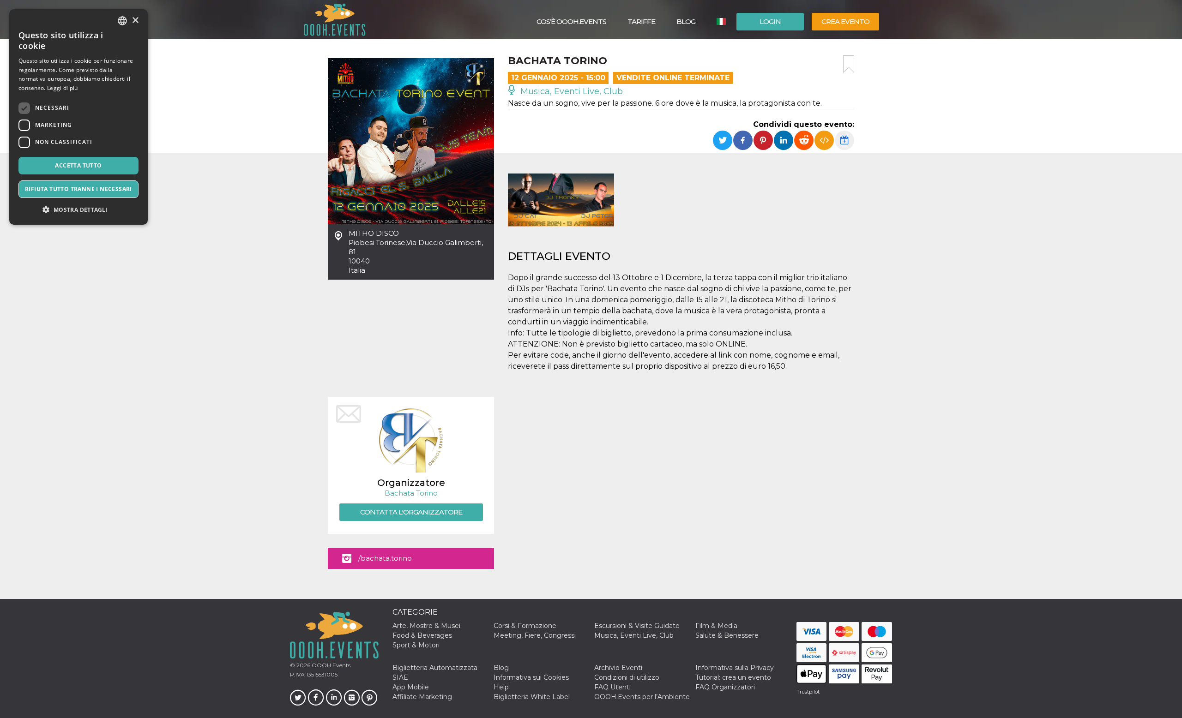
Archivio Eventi (618, 668)
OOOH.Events (330, 665)
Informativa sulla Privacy (734, 668)
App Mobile (410, 687)
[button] (78, 209)
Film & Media (716, 626)
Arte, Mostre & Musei (426, 626)
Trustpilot (808, 691)
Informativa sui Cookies (531, 677)
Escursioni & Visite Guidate (637, 626)
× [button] (135, 20)
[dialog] (78, 117)
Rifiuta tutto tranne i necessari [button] (78, 189)
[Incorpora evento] (824, 140)
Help (501, 687)
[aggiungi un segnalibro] (848, 64)
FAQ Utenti (612, 687)
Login (770, 21)
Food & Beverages (422, 635)
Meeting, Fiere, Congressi (535, 635)
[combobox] (122, 20)
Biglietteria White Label (532, 697)
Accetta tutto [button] (78, 165)
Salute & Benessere (727, 635)
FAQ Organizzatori (725, 687)
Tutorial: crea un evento (733, 677)
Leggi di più (62, 88)
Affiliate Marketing (422, 697)
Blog (685, 21)
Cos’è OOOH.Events (571, 21)
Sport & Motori (416, 645)
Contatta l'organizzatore (411, 512)
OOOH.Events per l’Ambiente (642, 697)
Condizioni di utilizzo (626, 677)
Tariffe (641, 21)
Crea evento (845, 21)
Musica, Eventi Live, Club (570, 91)
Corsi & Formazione (525, 626)
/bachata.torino (385, 558)
